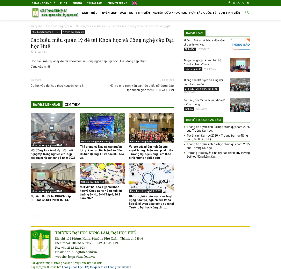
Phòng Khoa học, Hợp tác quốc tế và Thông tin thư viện (96, 267)
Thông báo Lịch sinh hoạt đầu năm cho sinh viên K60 (204, 42)
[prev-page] (33, 215)
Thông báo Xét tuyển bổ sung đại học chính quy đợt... (203, 82)
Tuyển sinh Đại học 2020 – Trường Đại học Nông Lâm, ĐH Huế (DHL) (217, 137)
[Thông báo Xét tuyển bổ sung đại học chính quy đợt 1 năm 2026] (240, 84)
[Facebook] (229, 3)
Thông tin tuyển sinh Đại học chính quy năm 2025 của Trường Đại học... (218, 128)
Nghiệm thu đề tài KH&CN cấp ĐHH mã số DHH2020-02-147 (51, 198)
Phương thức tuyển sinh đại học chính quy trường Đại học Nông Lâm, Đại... (218, 154)
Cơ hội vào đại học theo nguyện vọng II (57, 86)
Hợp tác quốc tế (193, 69)
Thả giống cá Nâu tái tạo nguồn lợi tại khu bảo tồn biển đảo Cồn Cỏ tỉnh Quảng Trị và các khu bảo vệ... (102, 152)
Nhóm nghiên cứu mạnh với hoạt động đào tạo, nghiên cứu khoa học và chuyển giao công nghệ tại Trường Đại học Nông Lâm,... (151, 202)
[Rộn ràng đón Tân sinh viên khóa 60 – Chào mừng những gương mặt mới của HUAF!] (240, 105)
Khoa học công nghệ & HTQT (62, 26)
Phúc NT (40, 52)
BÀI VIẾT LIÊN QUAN (46, 104)
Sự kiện (189, 109)
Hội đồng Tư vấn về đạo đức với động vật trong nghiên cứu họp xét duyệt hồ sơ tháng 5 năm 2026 (53, 154)
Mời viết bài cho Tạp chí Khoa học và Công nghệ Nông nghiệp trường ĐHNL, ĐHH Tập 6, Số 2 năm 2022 (101, 192)
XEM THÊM (72, 104)
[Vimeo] (243, 3)
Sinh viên (190, 49)
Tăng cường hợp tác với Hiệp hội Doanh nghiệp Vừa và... (203, 62)
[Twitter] (238, 3)
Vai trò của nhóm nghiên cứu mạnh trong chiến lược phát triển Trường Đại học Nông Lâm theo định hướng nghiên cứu (151, 152)
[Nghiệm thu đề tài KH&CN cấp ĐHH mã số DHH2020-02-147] (53, 178)
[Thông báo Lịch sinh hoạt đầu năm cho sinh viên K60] (240, 45)
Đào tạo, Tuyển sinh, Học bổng (201, 88)
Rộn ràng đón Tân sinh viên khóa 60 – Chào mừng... (204, 102)
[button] (247, 13)
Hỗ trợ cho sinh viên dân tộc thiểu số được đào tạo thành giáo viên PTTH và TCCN (142, 88)
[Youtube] (248, 3)
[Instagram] (234, 3)
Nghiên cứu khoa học (95, 26)
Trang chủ (36, 26)
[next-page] (39, 215)
